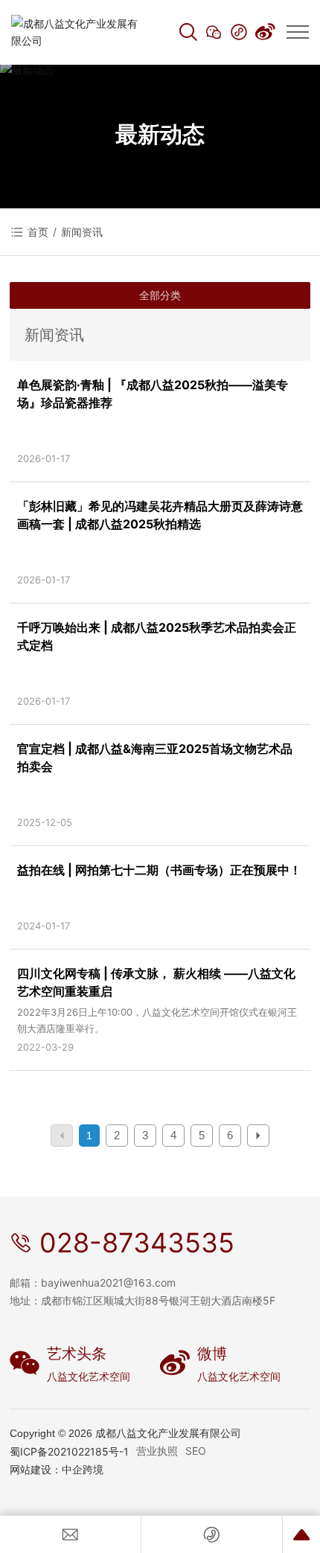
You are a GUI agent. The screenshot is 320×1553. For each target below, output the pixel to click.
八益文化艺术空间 (88, 1376)
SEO (195, 1450)
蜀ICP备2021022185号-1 (69, 1451)
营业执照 (157, 1450)
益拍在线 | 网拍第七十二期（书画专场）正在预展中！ (159, 869)
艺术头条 (76, 1354)
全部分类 (160, 295)
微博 (212, 1354)
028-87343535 (136, 1242)
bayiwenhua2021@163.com (108, 1282)
